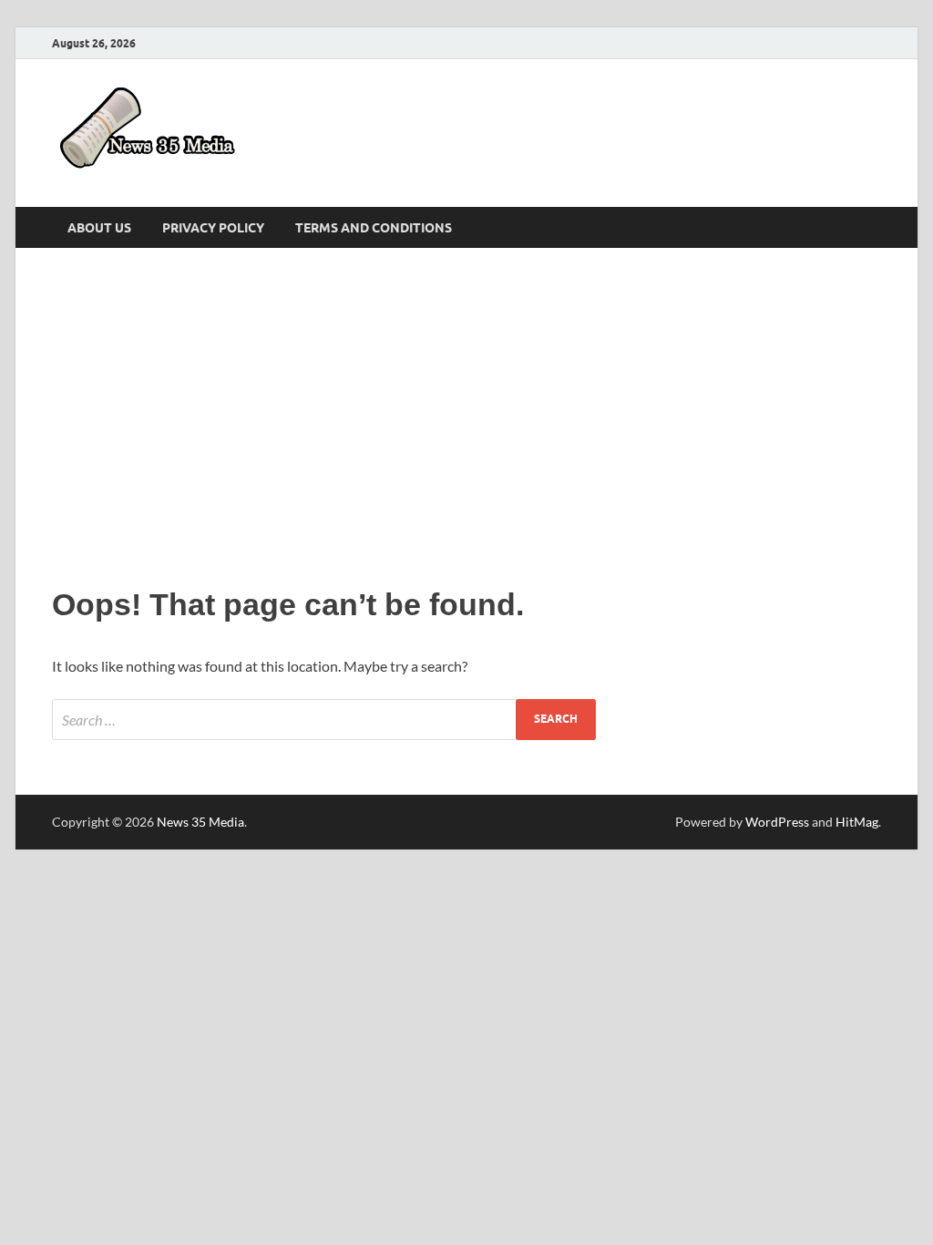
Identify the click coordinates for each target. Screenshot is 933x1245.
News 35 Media (200, 821)
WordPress (777, 821)
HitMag (857, 821)
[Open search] (872, 228)
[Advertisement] (466, 412)
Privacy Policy (213, 228)
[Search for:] (324, 719)
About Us (99, 228)
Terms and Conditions (373, 228)
